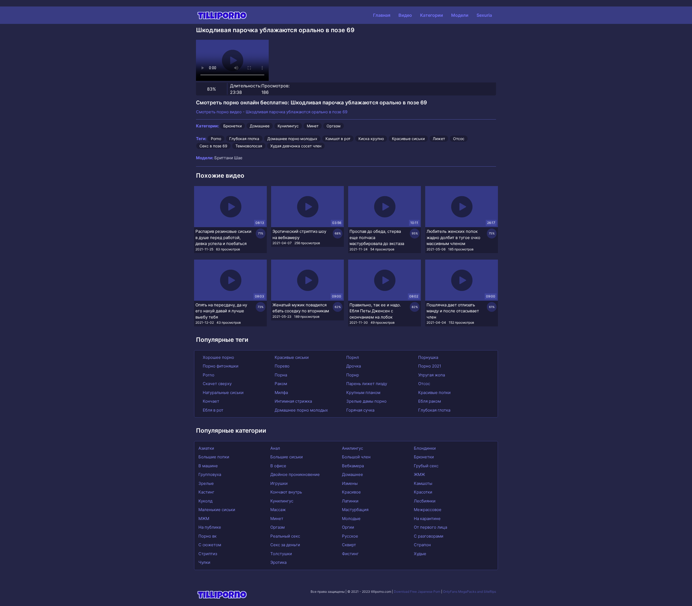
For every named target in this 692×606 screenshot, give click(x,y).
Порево (282, 366)
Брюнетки (232, 126)
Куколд (205, 501)
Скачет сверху (217, 383)
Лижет (439, 138)
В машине (208, 465)
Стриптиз (207, 553)
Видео (405, 15)
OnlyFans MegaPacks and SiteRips (469, 592)
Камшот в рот (337, 138)
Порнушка (427, 357)
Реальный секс (285, 536)
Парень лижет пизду (366, 383)
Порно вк (207, 536)
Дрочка (353, 366)
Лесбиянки (424, 501)
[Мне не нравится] (220, 88)
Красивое (351, 492)
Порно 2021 (429, 366)
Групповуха (209, 474)
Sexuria (484, 15)
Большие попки (213, 456)
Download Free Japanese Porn (417, 592)
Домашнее (260, 126)
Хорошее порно (218, 357)
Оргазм (334, 126)
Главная (381, 15)
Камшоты (423, 483)
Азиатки (206, 448)
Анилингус (352, 448)
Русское (350, 536)
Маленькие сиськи (216, 509)
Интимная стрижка (293, 401)
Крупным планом (362, 392)
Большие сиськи (286, 456)
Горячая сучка (359, 410)
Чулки (204, 562)
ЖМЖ (419, 474)
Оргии (348, 527)
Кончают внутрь (286, 492)
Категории (431, 15)
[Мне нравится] (203, 88)
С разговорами (428, 536)
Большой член (356, 456)
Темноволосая (248, 146)
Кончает (210, 401)
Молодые (351, 518)
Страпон (422, 544)
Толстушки (281, 553)
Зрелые (206, 483)
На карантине (427, 518)
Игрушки (279, 483)
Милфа (281, 392)
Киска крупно (371, 138)
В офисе (278, 465)
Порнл (352, 357)
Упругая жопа (431, 374)
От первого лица (430, 527)
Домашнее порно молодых (292, 138)
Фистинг (350, 553)
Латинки (350, 501)
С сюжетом (209, 544)
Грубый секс (426, 465)
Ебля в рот (212, 410)
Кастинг (206, 492)
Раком (280, 383)
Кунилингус (288, 126)
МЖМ (203, 518)
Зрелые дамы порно (366, 401)
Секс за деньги (285, 544)
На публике (209, 527)
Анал (275, 448)
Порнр (352, 374)
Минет (312, 126)
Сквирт (349, 544)
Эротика (278, 562)
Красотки (423, 492)
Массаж (278, 509)
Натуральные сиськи (223, 392)
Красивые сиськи (408, 138)
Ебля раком (429, 401)
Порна (280, 374)
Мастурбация (355, 509)
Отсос (458, 138)
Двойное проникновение (295, 474)
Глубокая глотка (244, 138)
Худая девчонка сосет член (295, 146)
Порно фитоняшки (220, 366)
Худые (420, 553)
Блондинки (425, 448)
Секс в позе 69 (213, 146)
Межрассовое (427, 509)
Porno (216, 138)
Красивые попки (434, 392)
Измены (350, 483)
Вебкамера (353, 465)
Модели (459, 15)
